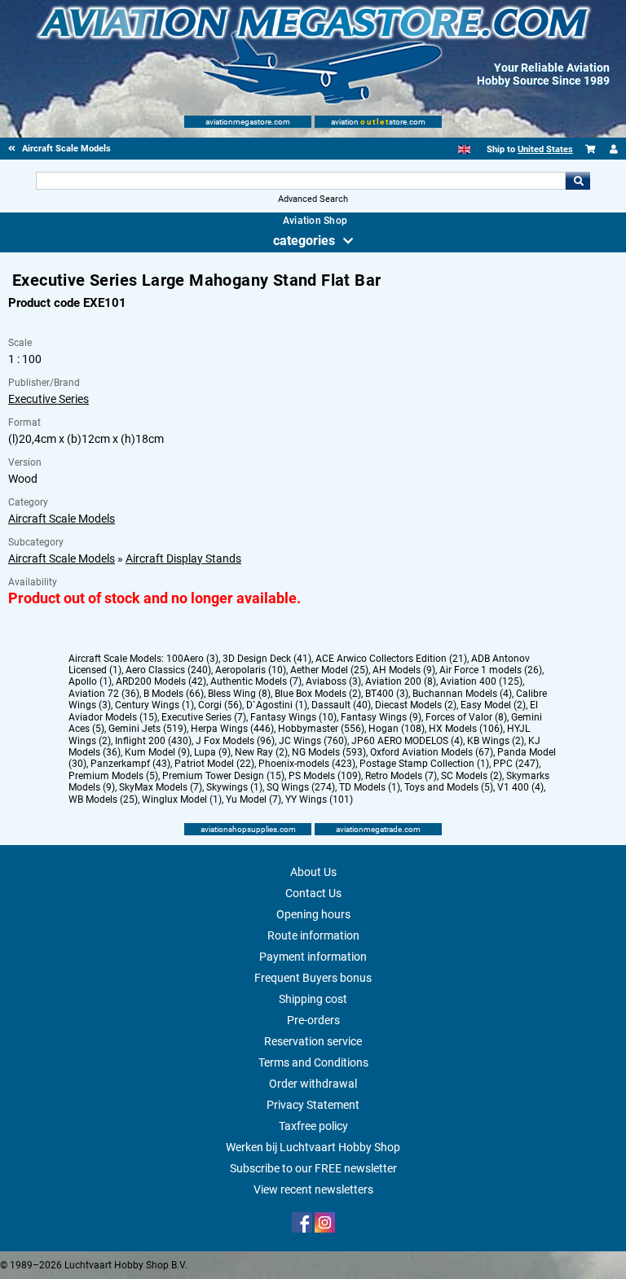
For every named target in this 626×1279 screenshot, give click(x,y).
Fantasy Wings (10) (293, 717)
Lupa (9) (212, 752)
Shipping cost (313, 998)
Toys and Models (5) (448, 787)
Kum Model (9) (157, 752)
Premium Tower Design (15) (223, 776)
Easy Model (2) (493, 705)
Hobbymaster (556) (321, 728)
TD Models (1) (369, 787)
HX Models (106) (466, 728)
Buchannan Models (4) (462, 693)
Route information (313, 935)
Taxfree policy (313, 1125)
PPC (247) (516, 763)
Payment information (313, 956)
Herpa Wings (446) (232, 728)
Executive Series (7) (203, 717)
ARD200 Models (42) (161, 681)
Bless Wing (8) (239, 693)
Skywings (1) (234, 787)
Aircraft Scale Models (61, 518)
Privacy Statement (313, 1104)
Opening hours (313, 914)
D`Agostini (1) (276, 705)
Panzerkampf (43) (130, 763)
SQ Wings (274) (301, 787)
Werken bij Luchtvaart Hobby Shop (313, 1147)
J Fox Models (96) (235, 741)
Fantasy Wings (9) (381, 717)
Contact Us (313, 893)
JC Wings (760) (313, 741)
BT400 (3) (386, 693)
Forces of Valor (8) (466, 717)
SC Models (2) (471, 776)
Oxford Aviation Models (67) (431, 752)
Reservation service (313, 1041)
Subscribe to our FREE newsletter (313, 1168)
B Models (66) (173, 693)
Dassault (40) (341, 705)
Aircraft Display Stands (183, 558)
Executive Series (48, 398)
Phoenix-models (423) (306, 763)
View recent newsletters (313, 1189)
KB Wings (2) (495, 741)
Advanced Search (313, 199)
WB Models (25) (103, 799)
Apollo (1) (90, 681)
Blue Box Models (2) (318, 693)
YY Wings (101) (319, 799)
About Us (313, 871)
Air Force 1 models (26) (490, 670)
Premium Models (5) (113, 776)
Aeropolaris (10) (250, 670)
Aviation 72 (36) (103, 693)
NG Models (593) (329, 752)
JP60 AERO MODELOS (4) (407, 741)
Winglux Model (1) (182, 799)
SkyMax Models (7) (160, 787)
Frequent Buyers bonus (313, 977)
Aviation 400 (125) (481, 681)
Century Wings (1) (154, 705)
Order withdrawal (313, 1083)
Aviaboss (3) (333, 681)
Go (578, 181)
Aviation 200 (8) (400, 681)
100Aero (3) (192, 658)
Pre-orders (313, 1020)
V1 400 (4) (520, 787)
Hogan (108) (396, 728)
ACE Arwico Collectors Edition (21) (391, 658)
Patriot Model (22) (214, 763)
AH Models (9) (404, 670)
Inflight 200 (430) (153, 741)
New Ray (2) (261, 752)
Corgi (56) (220, 705)
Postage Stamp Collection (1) (424, 763)
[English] (464, 149)
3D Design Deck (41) (267, 658)
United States (545, 149)
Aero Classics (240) (168, 670)
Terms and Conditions (313, 1062)
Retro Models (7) (401, 776)
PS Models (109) (325, 776)
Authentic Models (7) (256, 681)
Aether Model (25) (329, 670)
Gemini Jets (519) (147, 728)
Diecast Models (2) (415, 705)
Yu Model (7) (253, 799)
